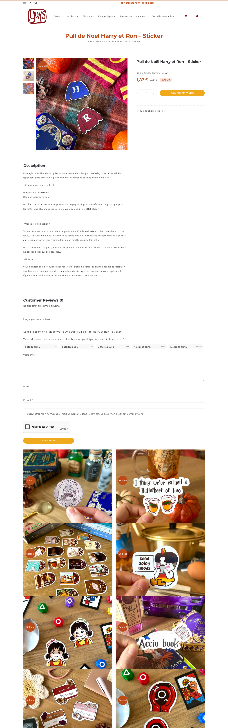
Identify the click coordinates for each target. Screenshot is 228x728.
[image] (37, 10)
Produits (101, 41)
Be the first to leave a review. (152, 72)
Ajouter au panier (182, 93)
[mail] (35, 3)
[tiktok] (30, 3)
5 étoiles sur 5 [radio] (178, 346)
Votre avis (29, 354)
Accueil (91, 41)
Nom (27, 386)
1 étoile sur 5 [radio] (32, 346)
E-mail (28, 400)
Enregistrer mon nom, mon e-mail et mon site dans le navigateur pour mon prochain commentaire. (85, 413)
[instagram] (24, 3)
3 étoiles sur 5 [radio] (106, 346)
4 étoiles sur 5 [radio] (142, 346)
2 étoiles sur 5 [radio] (69, 346)
